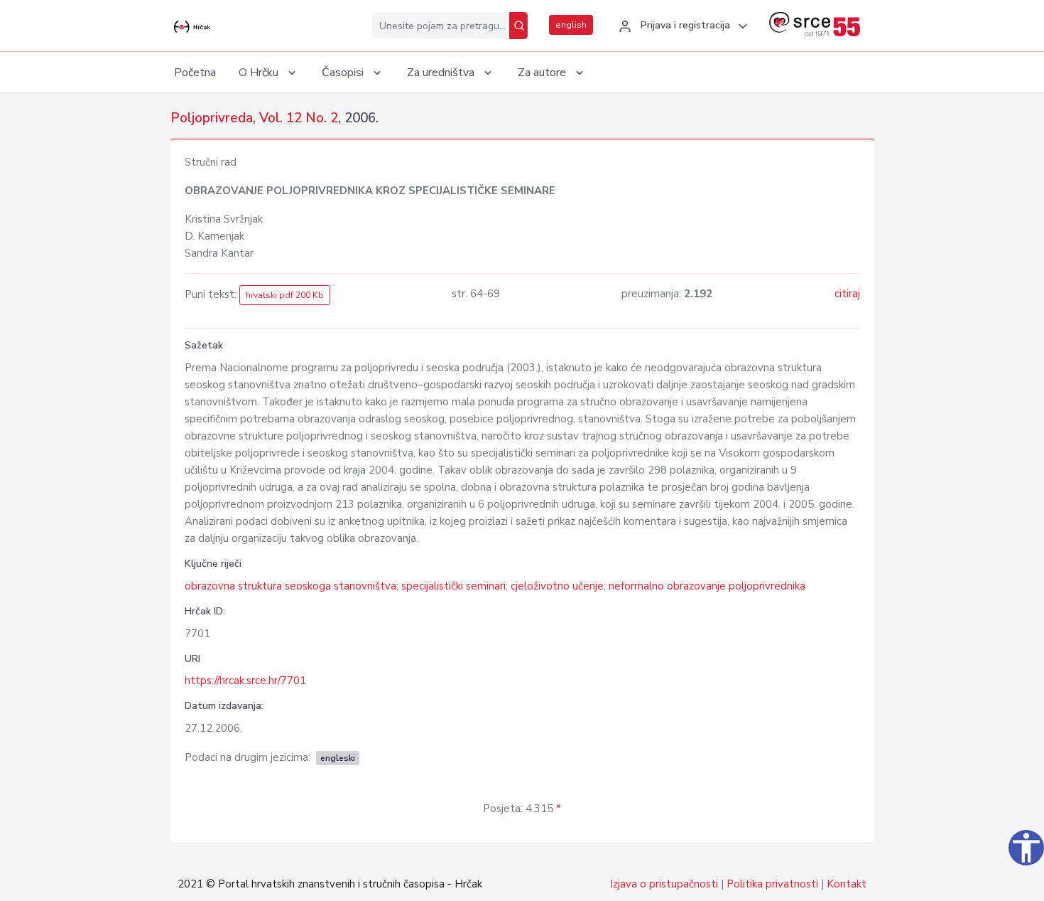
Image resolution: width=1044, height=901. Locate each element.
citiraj (847, 294)
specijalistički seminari (453, 586)
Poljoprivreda (211, 118)
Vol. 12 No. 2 (298, 118)
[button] (681, 26)
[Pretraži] (518, 25)
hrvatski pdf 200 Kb (285, 295)
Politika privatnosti (772, 884)
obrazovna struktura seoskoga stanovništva (290, 586)
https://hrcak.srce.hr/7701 (245, 680)
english (571, 25)
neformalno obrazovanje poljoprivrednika (707, 586)
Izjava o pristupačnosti (664, 884)
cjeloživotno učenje (557, 586)
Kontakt (846, 884)
